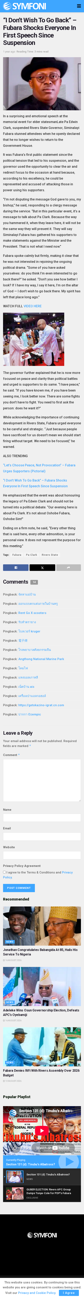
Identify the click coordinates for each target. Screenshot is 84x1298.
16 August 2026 (13, 960)
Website (9, 847)
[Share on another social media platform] (68, 567)
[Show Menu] (79, 6)
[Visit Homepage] (24, 6)
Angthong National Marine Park (41, 659)
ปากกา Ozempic (29, 714)
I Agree (69, 1293)
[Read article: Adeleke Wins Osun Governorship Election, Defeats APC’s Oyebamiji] (42, 986)
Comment (11, 755)
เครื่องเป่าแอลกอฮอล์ (32, 696)
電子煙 (23, 640)
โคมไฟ (23, 668)
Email (7, 828)
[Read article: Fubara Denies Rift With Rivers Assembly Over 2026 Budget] (42, 1046)
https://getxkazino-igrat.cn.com (41, 705)
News (9, 941)
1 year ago (9, 51)
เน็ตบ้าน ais (26, 687)
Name (7, 810)
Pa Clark (31, 554)
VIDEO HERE (33, 306)
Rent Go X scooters (32, 613)
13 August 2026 (13, 1081)
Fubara (16, 554)
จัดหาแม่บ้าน (27, 594)
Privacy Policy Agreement (22, 866)
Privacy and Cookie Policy (36, 1293)
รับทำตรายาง (27, 622)
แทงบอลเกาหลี (28, 677)
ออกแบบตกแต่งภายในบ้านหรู (38, 604)
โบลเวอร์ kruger (29, 631)
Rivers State (50, 554)
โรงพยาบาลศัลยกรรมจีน (34, 650)
